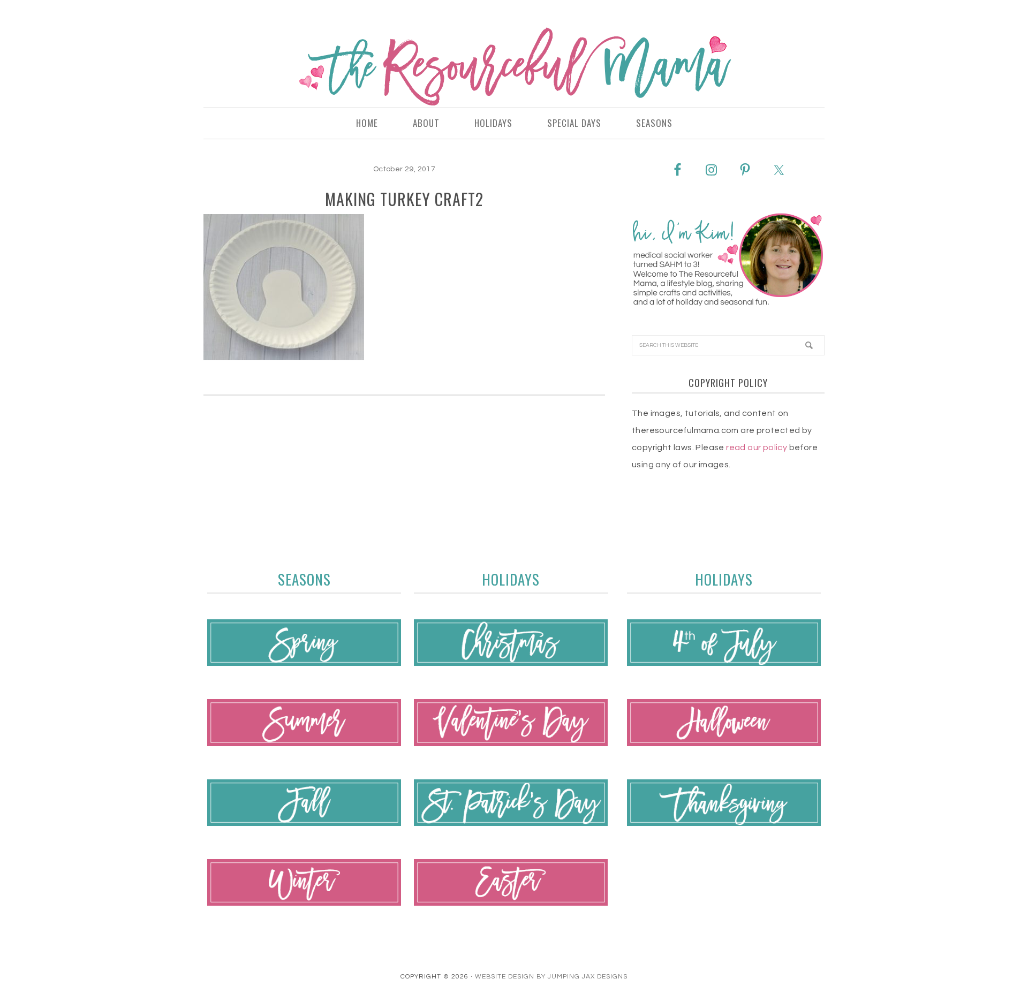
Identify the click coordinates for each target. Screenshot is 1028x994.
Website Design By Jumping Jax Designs (551, 976)
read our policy (756, 447)
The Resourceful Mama (514, 67)
